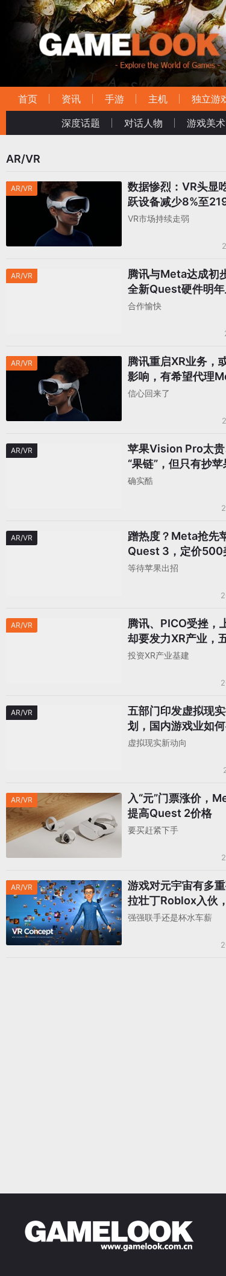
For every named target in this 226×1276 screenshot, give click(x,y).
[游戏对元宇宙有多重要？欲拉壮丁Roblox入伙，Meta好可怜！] (64, 888)
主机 (158, 99)
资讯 (71, 99)
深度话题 (80, 123)
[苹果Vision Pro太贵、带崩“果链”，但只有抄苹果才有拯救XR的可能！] (64, 451)
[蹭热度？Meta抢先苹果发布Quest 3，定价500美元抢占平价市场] (64, 538)
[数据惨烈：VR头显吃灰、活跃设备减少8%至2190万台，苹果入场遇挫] (64, 189)
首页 (27, 99)
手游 (114, 99)
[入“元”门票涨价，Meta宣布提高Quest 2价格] (64, 800)
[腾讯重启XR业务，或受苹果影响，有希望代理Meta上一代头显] (64, 363)
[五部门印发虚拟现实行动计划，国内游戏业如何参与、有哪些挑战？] (64, 713)
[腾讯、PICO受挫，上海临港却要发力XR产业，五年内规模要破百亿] (64, 626)
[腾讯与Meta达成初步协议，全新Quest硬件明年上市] (64, 276)
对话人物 (143, 123)
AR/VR (22, 188)
